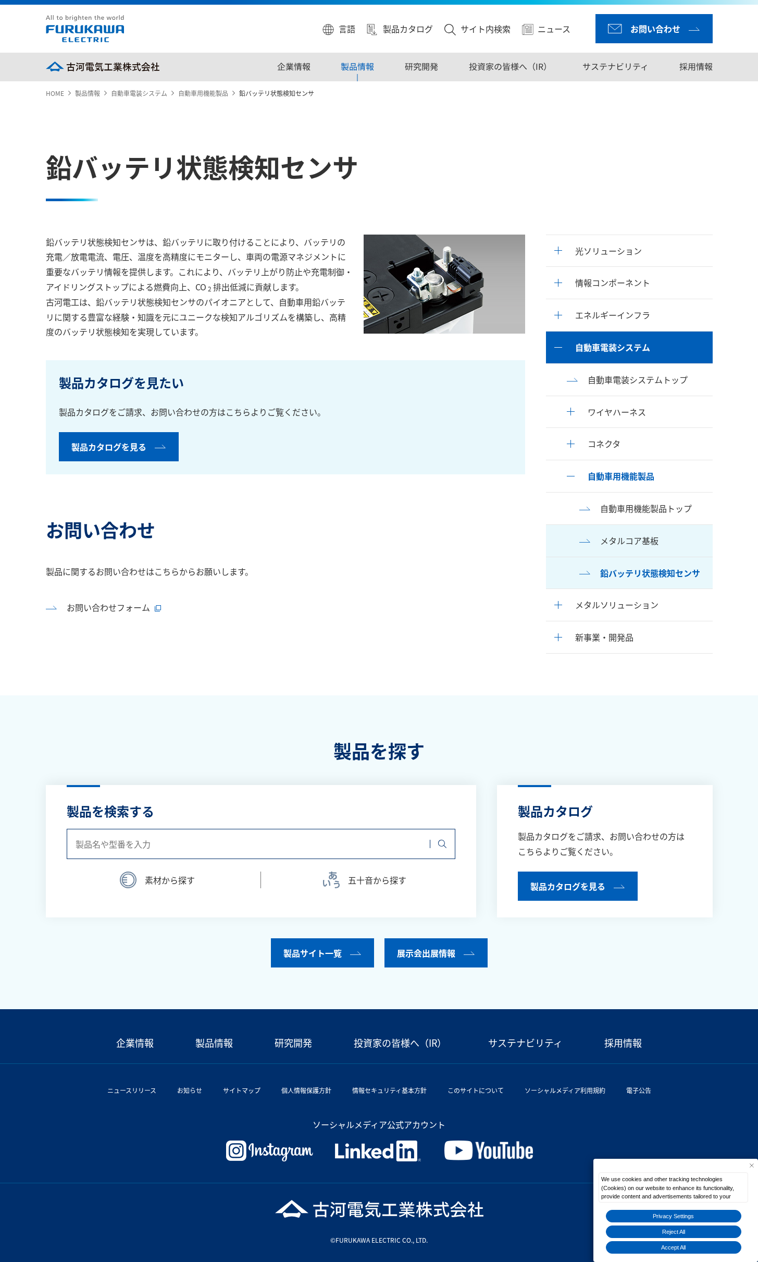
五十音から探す (377, 880)
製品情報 (357, 66)
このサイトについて (476, 1090)
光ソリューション (608, 250)
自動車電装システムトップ (638, 379)
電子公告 (638, 1090)
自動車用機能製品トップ (646, 508)
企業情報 (293, 66)
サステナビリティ (615, 66)
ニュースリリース (131, 1090)
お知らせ (189, 1090)
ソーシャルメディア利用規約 (565, 1090)
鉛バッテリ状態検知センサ (650, 573)
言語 (347, 28)
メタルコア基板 (629, 540)
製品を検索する (110, 811)
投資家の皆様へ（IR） (510, 66)
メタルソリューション (616, 604)
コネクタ (604, 443)
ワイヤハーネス (617, 412)
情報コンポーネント (612, 282)
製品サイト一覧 (312, 953)
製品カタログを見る (108, 446)
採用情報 (695, 66)
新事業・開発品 (604, 637)
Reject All (673, 1232)
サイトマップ (241, 1090)
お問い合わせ (655, 28)
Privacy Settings (673, 1216)
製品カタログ (408, 28)
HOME (55, 93)
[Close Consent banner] (751, 1165)
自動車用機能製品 (203, 93)
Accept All (673, 1247)
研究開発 (421, 66)
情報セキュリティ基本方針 (389, 1090)
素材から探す (170, 880)
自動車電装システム (139, 93)
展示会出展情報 (426, 953)
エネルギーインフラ (612, 315)
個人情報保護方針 (306, 1090)
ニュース (554, 28)
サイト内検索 (486, 28)
